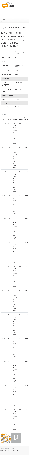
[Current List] (16, 438)
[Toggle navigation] (3, 20)
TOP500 (6, 438)
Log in (12, 448)
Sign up (19, 448)
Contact (7, 448)
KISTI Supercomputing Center (13, 26)
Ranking (4, 114)
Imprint (2, 448)
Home (2, 26)
